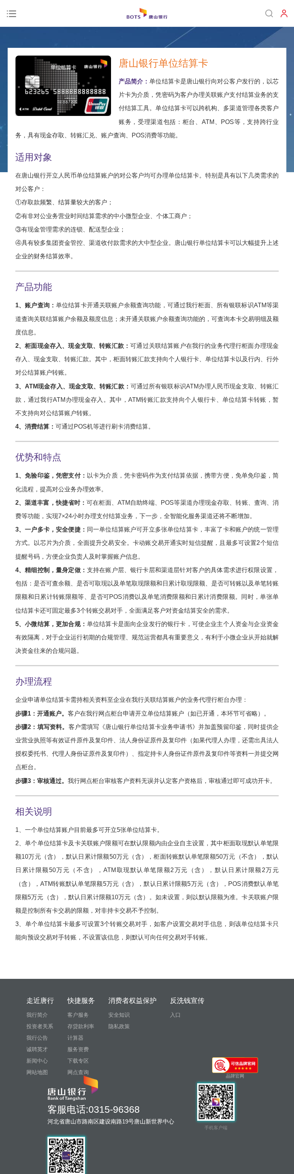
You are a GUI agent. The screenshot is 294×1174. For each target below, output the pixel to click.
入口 (175, 1015)
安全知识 (119, 1015)
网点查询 (78, 1072)
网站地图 (37, 1072)
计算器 (75, 1038)
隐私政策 (119, 1026)
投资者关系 (39, 1026)
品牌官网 (235, 1076)
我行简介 (37, 1015)
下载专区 (78, 1061)
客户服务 (78, 1015)
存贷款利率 (80, 1026)
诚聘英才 (37, 1049)
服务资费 (78, 1049)
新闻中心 (37, 1061)
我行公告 (37, 1038)
